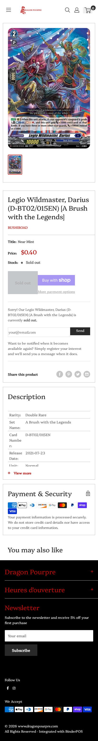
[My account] (76, 10)
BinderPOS (74, 731)
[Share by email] (86, 374)
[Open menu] (8, 10)
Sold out (23, 282)
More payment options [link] (56, 291)
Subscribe (21, 650)
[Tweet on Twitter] (77, 374)
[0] (87, 10)
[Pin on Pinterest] (68, 374)
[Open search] (67, 10)
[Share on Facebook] (59, 374)
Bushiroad (18, 227)
